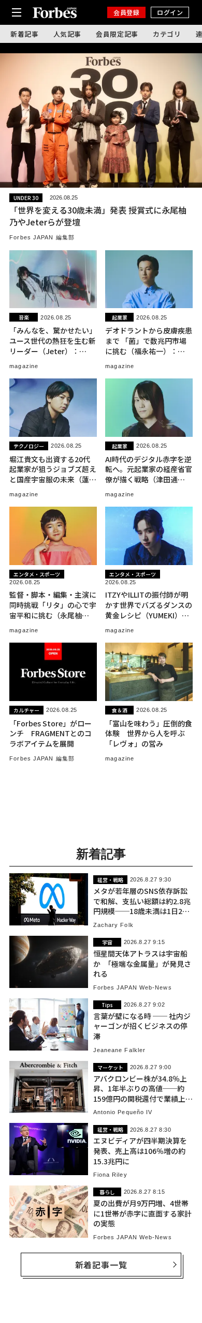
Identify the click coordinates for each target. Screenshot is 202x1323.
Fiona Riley (110, 1175)
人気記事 (67, 34)
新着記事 (24, 34)
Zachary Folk (113, 925)
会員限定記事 (117, 34)
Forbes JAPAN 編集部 (42, 237)
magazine (23, 366)
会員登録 (126, 12)
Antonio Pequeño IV (123, 1112)
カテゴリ (167, 34)
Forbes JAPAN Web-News (132, 987)
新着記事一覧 (101, 1264)
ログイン (170, 12)
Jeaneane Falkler (119, 1050)
